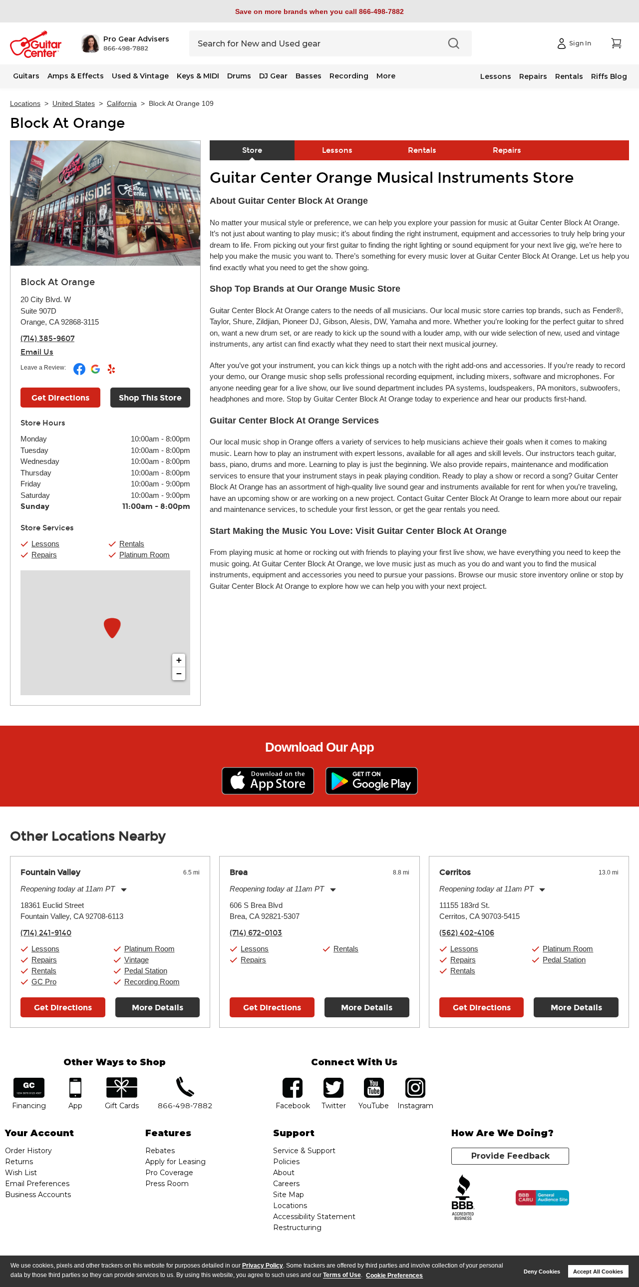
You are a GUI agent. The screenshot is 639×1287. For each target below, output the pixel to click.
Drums (239, 75)
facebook (293, 1081)
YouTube (373, 1081)
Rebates (160, 1150)
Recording (348, 75)
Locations (25, 103)
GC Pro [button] (43, 981)
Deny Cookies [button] (542, 1272)
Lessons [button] (45, 543)
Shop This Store (150, 398)
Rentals (569, 76)
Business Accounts (38, 1194)
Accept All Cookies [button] (598, 1272)
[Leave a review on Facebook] (80, 373)
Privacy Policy (262, 1265)
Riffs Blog (609, 76)
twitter (333, 1081)
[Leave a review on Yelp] (111, 373)
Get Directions (60, 398)
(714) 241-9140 (45, 932)
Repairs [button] (44, 554)
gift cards (121, 1081)
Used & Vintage (140, 75)
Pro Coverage (169, 1172)
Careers (286, 1183)
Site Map (288, 1194)
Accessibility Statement (314, 1216)
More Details (157, 1007)
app (75, 1081)
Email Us (36, 352)
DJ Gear (273, 75)
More (385, 75)
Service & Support (304, 1150)
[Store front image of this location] (105, 203)
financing (29, 1081)
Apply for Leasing (175, 1161)
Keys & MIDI (198, 75)
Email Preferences (37, 1183)
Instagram (415, 1081)
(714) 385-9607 (47, 338)
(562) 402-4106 (466, 932)
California (122, 103)
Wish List (21, 1172)
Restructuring (297, 1227)
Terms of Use (342, 1275)
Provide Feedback (510, 1156)
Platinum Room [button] (144, 554)
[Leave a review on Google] (96, 373)
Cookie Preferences (394, 1275)
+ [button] (179, 660)
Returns (19, 1161)
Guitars (26, 75)
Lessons (495, 76)
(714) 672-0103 (256, 932)
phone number (185, 1081)
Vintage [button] (136, 959)
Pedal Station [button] (145, 970)
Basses (308, 75)
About (284, 1172)
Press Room (167, 1183)
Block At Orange (67, 123)
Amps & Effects (75, 75)
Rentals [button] (131, 543)
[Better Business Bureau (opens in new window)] (463, 1198)
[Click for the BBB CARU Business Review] (542, 1198)
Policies (286, 1161)
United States (73, 103)
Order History (28, 1150)
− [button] (179, 673)
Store (252, 150)
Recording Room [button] (152, 981)
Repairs (533, 76)
